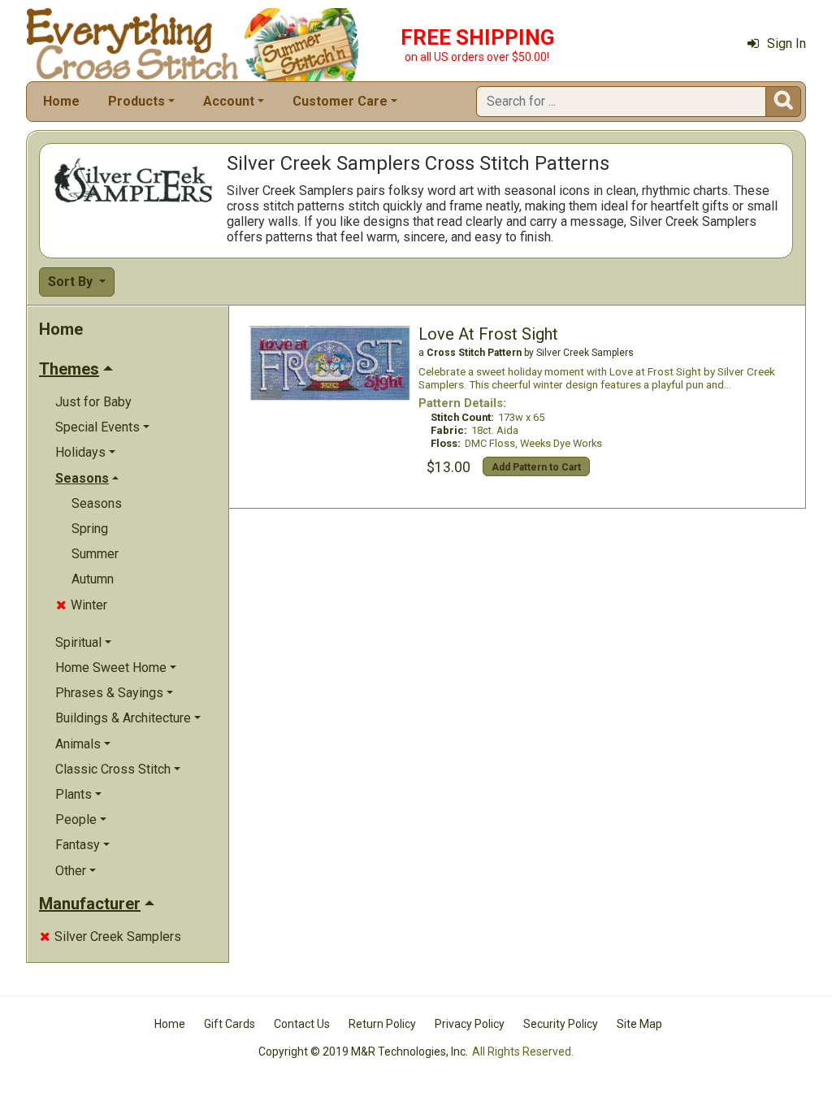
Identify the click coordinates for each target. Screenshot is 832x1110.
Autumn (93, 579)
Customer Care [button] (340, 101)
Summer (95, 554)
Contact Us (302, 1023)
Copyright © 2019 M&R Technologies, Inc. (363, 1051)
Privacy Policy (470, 1023)
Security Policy (560, 1023)
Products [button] (136, 101)
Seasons (97, 503)
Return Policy (382, 1023)
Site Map (639, 1023)
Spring (90, 528)
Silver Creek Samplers (110, 936)
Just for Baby (93, 402)
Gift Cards (229, 1023)
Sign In (786, 43)
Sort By (72, 281)
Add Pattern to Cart (536, 467)
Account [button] (228, 101)
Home (61, 101)
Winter (81, 605)
